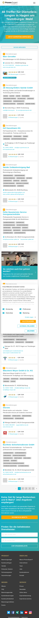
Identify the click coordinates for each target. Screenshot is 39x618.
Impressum (24, 611)
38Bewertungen (12, 244)
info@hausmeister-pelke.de (10, 237)
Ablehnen (30, 328)
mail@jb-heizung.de (8, 110)
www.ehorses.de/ (8, 424)
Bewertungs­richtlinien (7, 594)
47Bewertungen (12, 431)
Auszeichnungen (5, 568)
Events (3, 597)
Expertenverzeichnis (25, 591)
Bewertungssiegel (6, 552)
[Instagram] (30, 605)
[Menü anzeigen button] (34, 3)
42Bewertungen (12, 199)
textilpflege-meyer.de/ (9, 387)
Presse (21, 578)
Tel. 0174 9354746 (8, 65)
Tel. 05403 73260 (8, 385)
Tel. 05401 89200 (8, 147)
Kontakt (22, 568)
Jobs (21, 561)
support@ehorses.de (21, 422)
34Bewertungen (12, 117)
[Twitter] (8, 605)
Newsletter (23, 581)
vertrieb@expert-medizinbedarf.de (12, 348)
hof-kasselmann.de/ (8, 149)
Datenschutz (24, 609)
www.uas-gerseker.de (9, 67)
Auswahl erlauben (16, 328)
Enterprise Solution (6, 561)
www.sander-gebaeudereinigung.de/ (13, 192)
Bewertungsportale (6, 585)
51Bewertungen (12, 156)
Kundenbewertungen (7, 588)
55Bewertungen (12, 357)
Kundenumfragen (6, 555)
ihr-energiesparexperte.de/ (22, 110)
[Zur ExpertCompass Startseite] (12, 2)
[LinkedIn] (21, 605)
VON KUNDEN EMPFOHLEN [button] (9, 77)
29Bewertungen (12, 476)
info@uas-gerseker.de (21, 65)
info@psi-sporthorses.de (21, 147)
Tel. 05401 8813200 (8, 422)
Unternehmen (23, 555)
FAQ (2, 581)
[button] (12, 72)
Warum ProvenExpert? (26, 552)
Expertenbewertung (25, 588)
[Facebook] (13, 605)
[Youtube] (26, 605)
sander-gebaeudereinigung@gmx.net (13, 190)
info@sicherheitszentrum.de (22, 467)
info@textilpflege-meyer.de (21, 385)
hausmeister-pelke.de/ (26, 237)
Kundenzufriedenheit (7, 591)
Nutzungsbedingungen (15, 609)
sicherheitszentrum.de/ (9, 469)
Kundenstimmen (24, 564)
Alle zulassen (28, 323)
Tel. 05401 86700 (8, 467)
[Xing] (17, 605)
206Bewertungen (13, 74)
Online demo (23, 585)
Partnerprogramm (6, 564)
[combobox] (19, 527)
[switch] (21, 311)
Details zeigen (29, 319)
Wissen (3, 578)
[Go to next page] (36, 483)
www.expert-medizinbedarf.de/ (11, 350)
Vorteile (3, 558)
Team (21, 558)
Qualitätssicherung (15, 611)
